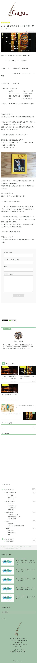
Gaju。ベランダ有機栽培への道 (16, 525)
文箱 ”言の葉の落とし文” (14, 517)
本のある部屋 (20, 512)
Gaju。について (19, 539)
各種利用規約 (20, 541)
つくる (20, 521)
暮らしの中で (11, 530)
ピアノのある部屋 (20, 492)
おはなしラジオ (12, 508)
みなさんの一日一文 (13, 515)
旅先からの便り (12, 532)
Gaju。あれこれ (19, 489)
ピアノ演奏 (10, 499)
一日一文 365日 (12, 519)
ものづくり (10, 523)
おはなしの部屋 (20, 501)
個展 (9, 534)
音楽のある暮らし (12, 497)
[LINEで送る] (12, 320)
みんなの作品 (11, 504)
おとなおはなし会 (5, 22)
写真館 (20, 528)
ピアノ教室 (10, 495)
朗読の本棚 (10, 510)
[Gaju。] (18, 18)
